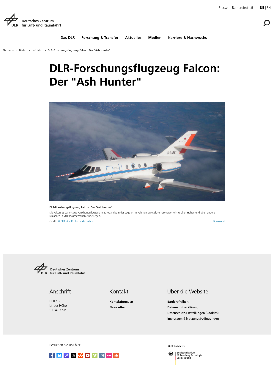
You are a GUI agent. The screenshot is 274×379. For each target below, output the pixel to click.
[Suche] (267, 23)
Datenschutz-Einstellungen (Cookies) (192, 313)
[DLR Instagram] (102, 357)
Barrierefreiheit (242, 8)
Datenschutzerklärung (183, 307)
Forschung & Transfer (99, 37)
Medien (154, 37)
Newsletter (117, 307)
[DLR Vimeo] (94, 357)
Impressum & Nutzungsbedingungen (193, 318)
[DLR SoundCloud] (116, 357)
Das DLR (68, 37)
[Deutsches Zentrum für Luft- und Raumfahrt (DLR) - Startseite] (33, 22)
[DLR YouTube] (87, 357)
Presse (223, 8)
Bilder (22, 50)
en (269, 7)
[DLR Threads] (73, 357)
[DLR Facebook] (52, 357)
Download (219, 221)
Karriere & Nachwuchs (187, 37)
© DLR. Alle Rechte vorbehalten (75, 221)
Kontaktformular (121, 302)
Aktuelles (133, 37)
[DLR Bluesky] (59, 357)
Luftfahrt (37, 50)
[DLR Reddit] (80, 357)
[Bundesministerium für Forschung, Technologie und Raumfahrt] (189, 368)
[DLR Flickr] (109, 357)
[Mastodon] (66, 357)
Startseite (8, 50)
